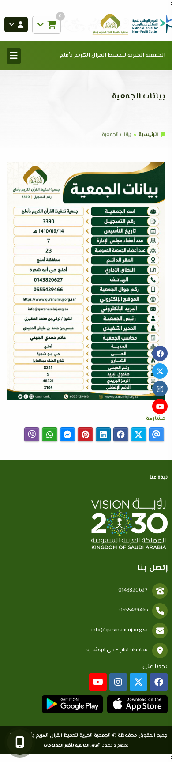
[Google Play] (72, 704)
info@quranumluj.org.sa (119, 630)
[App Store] (137, 704)
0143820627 (133, 590)
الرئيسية (148, 135)
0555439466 (133, 610)
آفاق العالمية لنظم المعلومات (72, 745)
